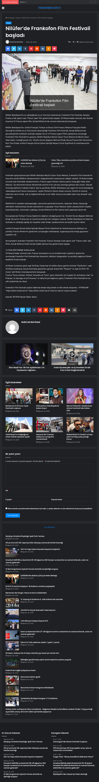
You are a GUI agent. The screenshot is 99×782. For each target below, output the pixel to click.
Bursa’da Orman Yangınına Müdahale (37, 687)
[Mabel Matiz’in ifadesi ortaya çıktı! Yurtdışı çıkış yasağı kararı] (80, 424)
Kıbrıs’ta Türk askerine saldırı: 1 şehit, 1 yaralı (40, 642)
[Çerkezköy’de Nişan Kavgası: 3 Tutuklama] (12, 701)
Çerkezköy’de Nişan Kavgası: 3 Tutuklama (39, 698)
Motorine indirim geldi (30, 677)
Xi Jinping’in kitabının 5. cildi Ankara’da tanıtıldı (42, 599)
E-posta (9, 499)
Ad (7, 490)
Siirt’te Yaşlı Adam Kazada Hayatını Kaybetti (36, 2)
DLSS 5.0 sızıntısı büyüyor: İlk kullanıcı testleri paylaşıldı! (30, 586)
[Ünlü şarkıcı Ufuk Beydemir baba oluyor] (49, 396)
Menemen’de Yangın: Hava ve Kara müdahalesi (26, 593)
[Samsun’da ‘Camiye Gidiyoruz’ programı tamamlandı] (49, 424)
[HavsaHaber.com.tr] (49, 7)
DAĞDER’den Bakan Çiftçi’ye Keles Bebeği (39, 575)
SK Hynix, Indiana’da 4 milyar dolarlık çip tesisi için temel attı (32, 653)
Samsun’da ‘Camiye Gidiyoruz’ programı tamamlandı (45, 436)
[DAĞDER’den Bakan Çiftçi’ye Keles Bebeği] (12, 163)
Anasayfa (10, 18)
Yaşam (18, 18)
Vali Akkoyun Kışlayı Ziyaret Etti (34, 621)
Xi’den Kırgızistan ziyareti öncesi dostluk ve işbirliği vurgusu (32, 569)
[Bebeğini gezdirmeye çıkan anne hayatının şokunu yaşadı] (12, 662)
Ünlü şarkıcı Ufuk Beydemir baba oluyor (47, 407)
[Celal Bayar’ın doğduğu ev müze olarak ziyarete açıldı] (19, 424)
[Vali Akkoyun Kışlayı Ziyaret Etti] (12, 624)
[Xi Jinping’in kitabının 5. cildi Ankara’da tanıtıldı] (12, 602)
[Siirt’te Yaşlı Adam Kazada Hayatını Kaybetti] (12, 552)
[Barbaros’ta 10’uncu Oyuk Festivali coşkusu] (19, 396)
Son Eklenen (49, 527)
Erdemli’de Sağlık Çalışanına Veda (20, 670)
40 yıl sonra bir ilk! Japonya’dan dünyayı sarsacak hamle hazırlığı (34, 543)
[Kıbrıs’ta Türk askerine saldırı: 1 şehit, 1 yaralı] (12, 645)
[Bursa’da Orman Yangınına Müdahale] (12, 691)
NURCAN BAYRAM (16, 42)
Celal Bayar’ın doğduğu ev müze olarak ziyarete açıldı (18, 435)
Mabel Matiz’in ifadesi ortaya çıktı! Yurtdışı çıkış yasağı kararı (80, 436)
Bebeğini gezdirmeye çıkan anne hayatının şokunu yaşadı (46, 659)
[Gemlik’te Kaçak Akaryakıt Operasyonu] (12, 613)
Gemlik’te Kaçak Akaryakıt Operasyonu (38, 610)
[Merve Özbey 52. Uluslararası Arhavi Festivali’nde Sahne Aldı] (80, 396)
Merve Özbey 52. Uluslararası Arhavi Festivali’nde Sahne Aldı (79, 408)
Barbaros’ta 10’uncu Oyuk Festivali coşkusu (17, 407)
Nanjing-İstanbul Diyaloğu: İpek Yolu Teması (25, 536)
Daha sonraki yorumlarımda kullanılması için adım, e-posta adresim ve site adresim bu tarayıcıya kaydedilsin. (50, 508)
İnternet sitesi (56, 499)
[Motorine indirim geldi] (12, 680)
